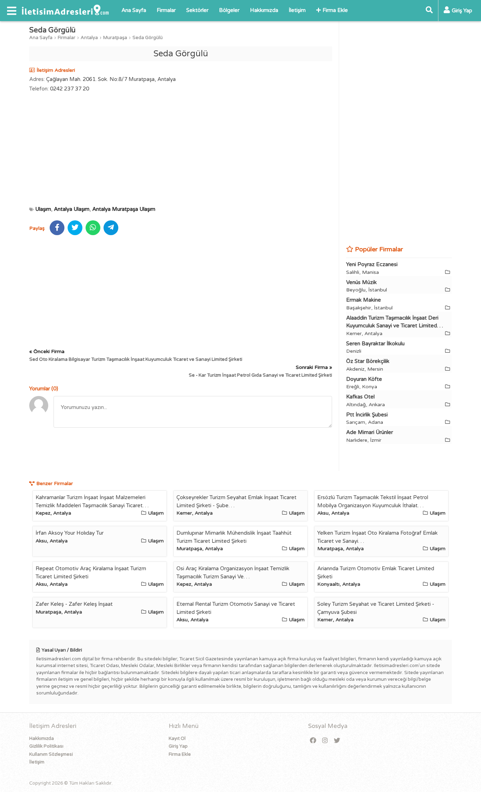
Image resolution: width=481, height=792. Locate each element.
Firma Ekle (335, 10)
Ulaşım (43, 209)
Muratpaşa (115, 37)
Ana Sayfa (133, 10)
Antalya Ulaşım (71, 209)
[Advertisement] (180, 149)
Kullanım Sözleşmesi (51, 754)
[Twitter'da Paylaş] (75, 227)
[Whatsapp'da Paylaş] (93, 227)
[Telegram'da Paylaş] (111, 227)
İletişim (297, 10)
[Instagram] (325, 740)
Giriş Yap (178, 746)
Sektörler (197, 10)
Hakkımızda (264, 10)
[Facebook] (313, 740)
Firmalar (166, 10)
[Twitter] (337, 740)
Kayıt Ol (177, 738)
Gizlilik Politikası (46, 746)
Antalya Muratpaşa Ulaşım (123, 209)
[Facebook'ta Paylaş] (57, 227)
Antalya (89, 37)
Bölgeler (229, 10)
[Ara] (429, 10)
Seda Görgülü (147, 37)
